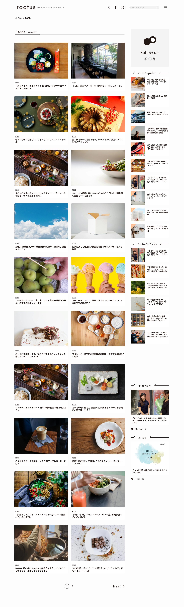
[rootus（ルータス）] (40, 7)
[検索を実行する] (157, 7)
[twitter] (108, 7)
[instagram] (122, 7)
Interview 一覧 (140, 429)
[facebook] (115, 7)
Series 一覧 (139, 479)
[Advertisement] (150, 363)
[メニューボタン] (165, 7)
